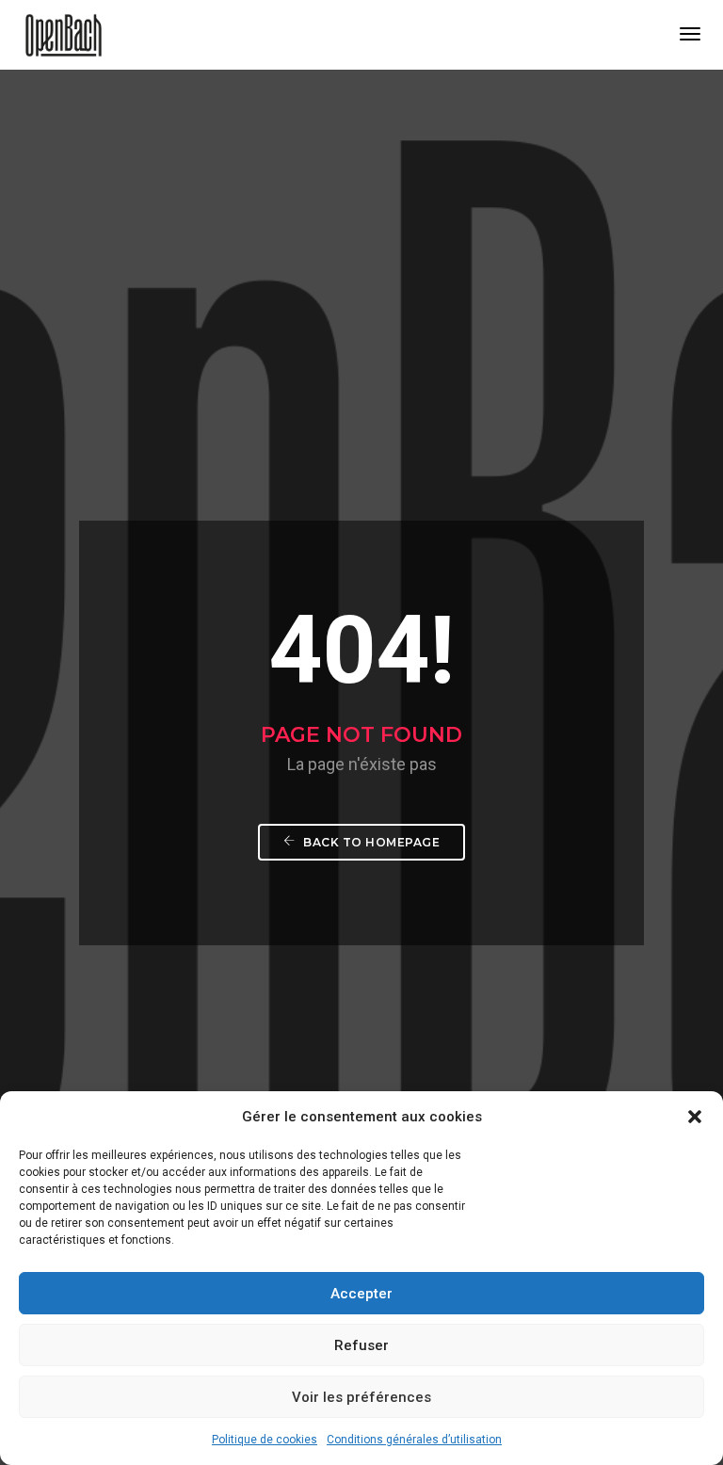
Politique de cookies (264, 1439)
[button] (694, 1116)
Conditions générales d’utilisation (414, 1439)
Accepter (361, 1293)
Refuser (361, 1345)
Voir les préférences (361, 1397)
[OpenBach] (63, 33)
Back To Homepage (370, 842)
